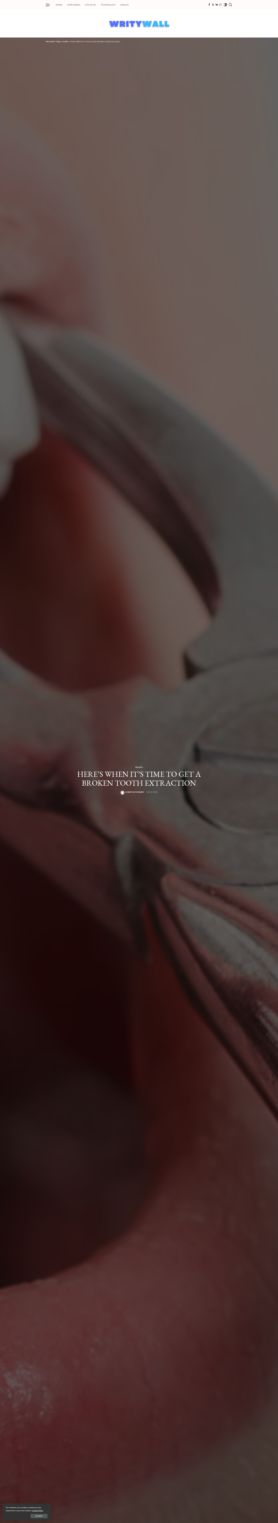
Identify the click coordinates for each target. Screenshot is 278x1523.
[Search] (230, 5)
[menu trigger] (49, 5)
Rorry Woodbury (134, 792)
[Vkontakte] (216, 5)
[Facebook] (209, 5)
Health (139, 767)
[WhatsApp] (220, 5)
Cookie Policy (37, 1510)
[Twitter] (213, 5)
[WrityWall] (139, 23)
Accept (39, 1516)
